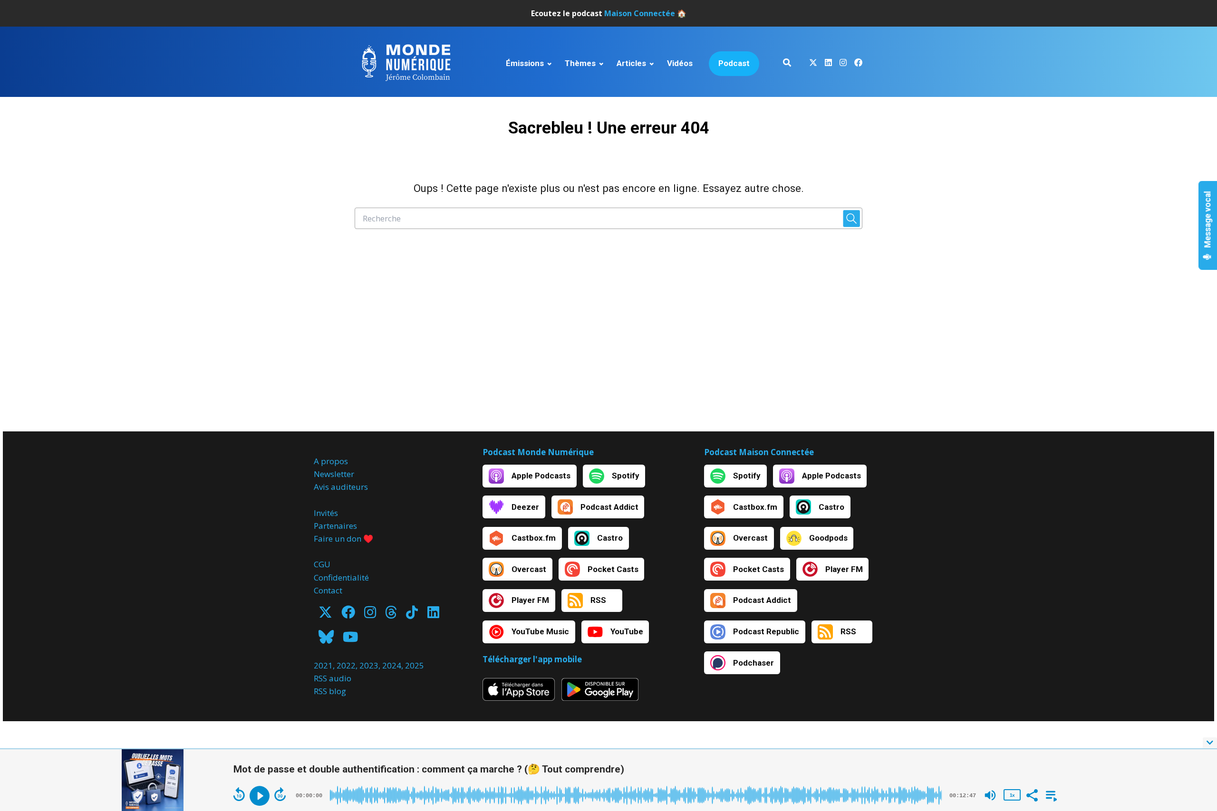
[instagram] (843, 64)
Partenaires (335, 525)
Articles (631, 63)
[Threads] (391, 615)
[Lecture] (259, 796)
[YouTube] (350, 639)
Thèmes (580, 63)
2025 (414, 665)
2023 (368, 665)
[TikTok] (412, 615)
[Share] (1031, 794)
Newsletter (334, 473)
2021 (323, 665)
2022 (346, 665)
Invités (326, 512)
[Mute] (990, 795)
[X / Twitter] (325, 615)
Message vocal (1208, 220)
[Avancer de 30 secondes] (280, 794)
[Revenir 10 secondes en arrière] (239, 794)
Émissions (525, 63)
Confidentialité (341, 577)
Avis (321, 486)
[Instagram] (370, 615)
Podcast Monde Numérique (538, 452)
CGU (322, 564)
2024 (391, 665)
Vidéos (680, 63)
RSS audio (332, 678)
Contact (328, 590)
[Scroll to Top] (1194, 705)
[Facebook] (348, 615)
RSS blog (330, 691)
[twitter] (813, 64)
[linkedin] (828, 64)
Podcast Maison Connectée (759, 452)
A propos (331, 461)
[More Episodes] (1050, 794)
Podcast (734, 63)
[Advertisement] (608, 340)
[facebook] (856, 64)
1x (1012, 795)
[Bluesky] (326, 639)
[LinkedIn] (433, 615)
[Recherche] (787, 64)
